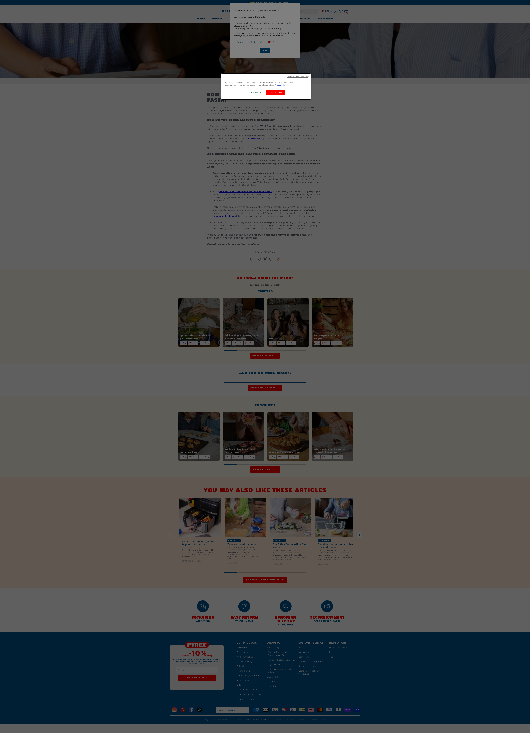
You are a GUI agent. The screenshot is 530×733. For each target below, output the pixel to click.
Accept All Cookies (275, 92)
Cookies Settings (255, 92)
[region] (266, 86)
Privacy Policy (280, 85)
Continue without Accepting (298, 77)
